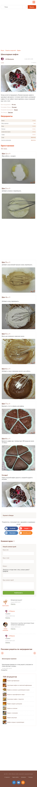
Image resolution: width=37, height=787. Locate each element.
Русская (14, 107)
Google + (26, 528)
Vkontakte (12, 533)
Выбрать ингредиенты (25, 7)
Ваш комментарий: (8, 580)
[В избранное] (35, 59)
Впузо (2, 50)
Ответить (13, 604)
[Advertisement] (18, 29)
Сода (2, 137)
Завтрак (10, 112)
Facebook (12, 528)
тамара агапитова (5, 629)
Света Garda (5, 605)
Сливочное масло (5, 131)
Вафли (19, 50)
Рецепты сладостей (10, 50)
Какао (2, 120)
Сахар (2, 134)
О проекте (7, 777)
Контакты (23, 777)
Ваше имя (5, 550)
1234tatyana (12, 611)
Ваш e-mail (6, 558)
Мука (2, 126)
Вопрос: (5, 566)
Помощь (30, 777)
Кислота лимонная (6, 140)
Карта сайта (15, 777)
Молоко (3, 129)
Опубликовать (18, 593)
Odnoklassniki (27, 533)
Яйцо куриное (4, 123)
